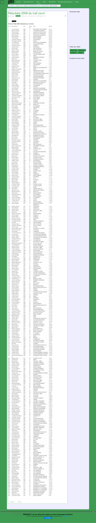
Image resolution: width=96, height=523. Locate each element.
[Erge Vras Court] (11, 2)
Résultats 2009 (45, 5)
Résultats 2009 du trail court (26, 13)
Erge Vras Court (29, 2)
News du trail (74, 50)
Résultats (26, 5)
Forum (77, 2)
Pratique (81, 52)
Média (44, 2)
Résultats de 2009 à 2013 (35, 5)
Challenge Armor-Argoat (65, 2)
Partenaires (52, 2)
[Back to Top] (93, 511)
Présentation (81, 50)
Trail (38, 2)
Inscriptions (73, 52)
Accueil (18, 2)
